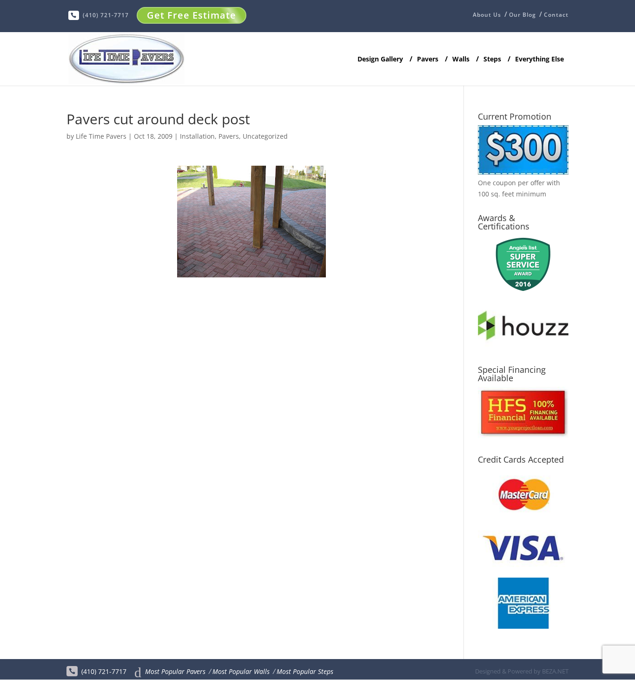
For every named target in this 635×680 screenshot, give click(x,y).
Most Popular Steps (305, 671)
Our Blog (522, 15)
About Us (487, 15)
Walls (461, 59)
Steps (492, 59)
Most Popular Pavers (175, 671)
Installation (197, 136)
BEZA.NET (555, 671)
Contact (556, 15)
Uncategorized (265, 136)
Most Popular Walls (241, 671)
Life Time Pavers (101, 136)
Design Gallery (380, 59)
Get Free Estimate (191, 15)
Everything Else (539, 59)
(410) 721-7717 (106, 15)
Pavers (427, 59)
